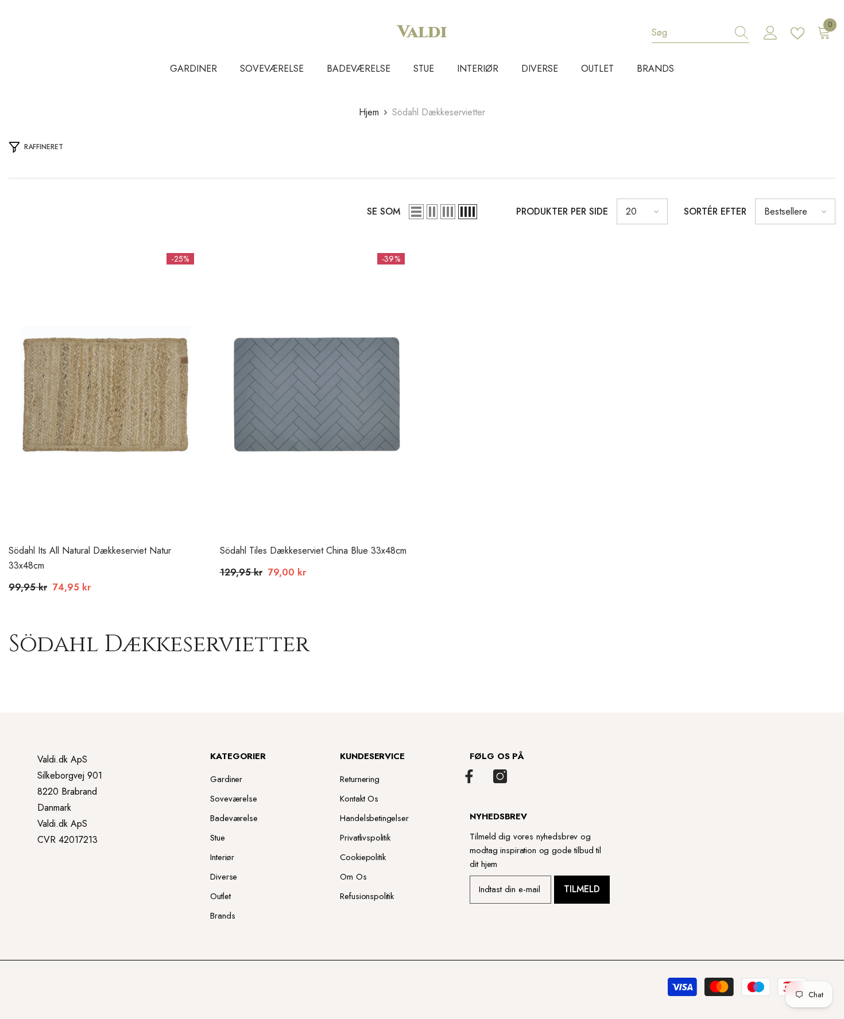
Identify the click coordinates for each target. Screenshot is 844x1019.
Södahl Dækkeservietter (438, 112)
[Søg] (700, 33)
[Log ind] (770, 33)
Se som (383, 211)
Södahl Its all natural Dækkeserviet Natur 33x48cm (90, 558)
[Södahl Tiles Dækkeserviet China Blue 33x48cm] (317, 389)
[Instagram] (500, 776)
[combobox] (689, 32)
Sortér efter (715, 211)
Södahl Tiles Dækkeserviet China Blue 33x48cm (313, 550)
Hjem (369, 112)
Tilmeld (582, 889)
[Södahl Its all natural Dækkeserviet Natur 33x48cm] (106, 389)
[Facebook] (469, 776)
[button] (416, 211)
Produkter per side (562, 211)
